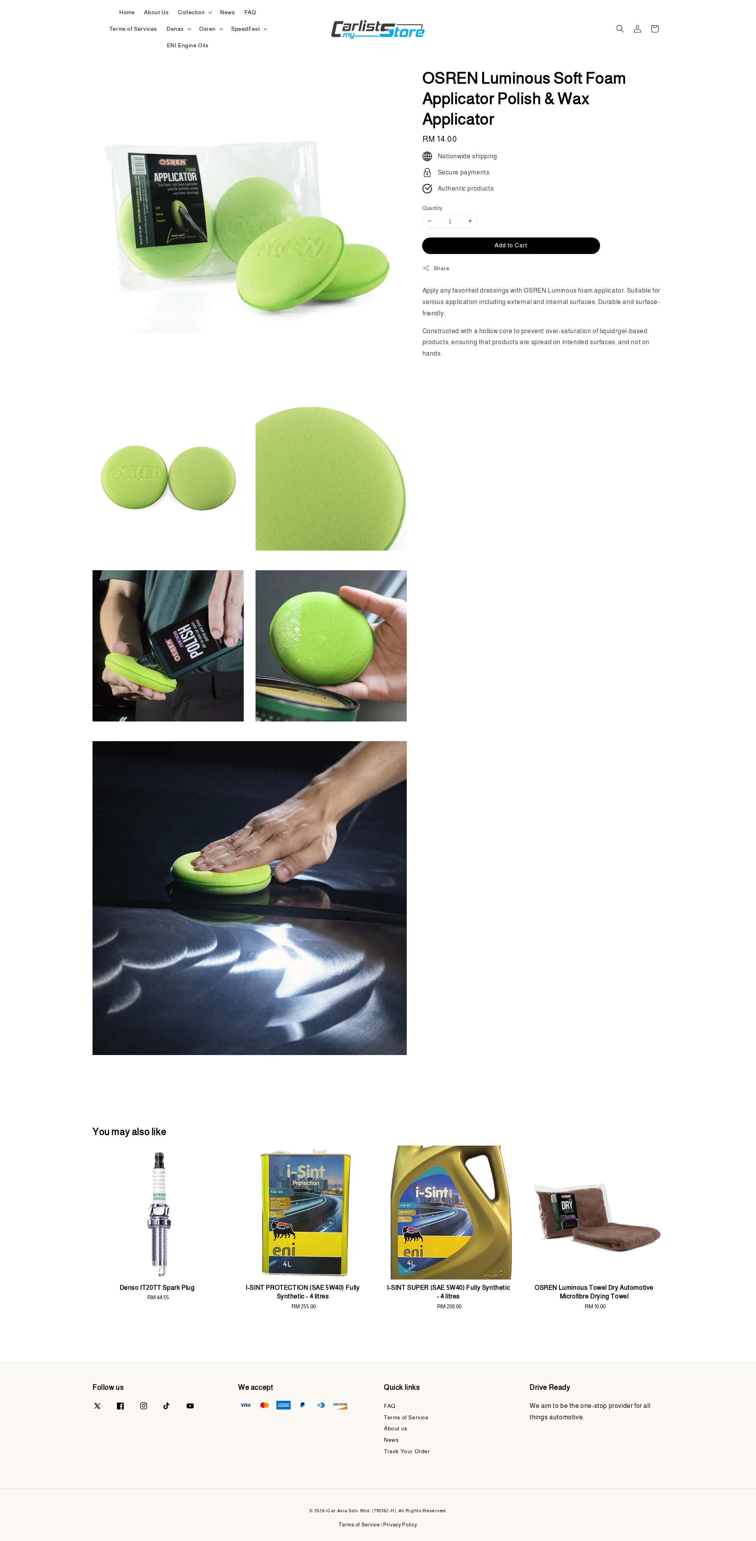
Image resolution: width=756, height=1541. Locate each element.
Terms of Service (406, 1417)
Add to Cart (511, 244)
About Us (156, 12)
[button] (620, 28)
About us (396, 1428)
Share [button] (442, 268)
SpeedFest (245, 29)
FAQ (250, 12)
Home (127, 12)
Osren (207, 29)
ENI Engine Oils (188, 45)
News (227, 12)
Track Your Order (407, 1451)
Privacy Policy (400, 1525)
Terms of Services (133, 29)
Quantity (432, 208)
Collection (191, 12)
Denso (175, 29)
